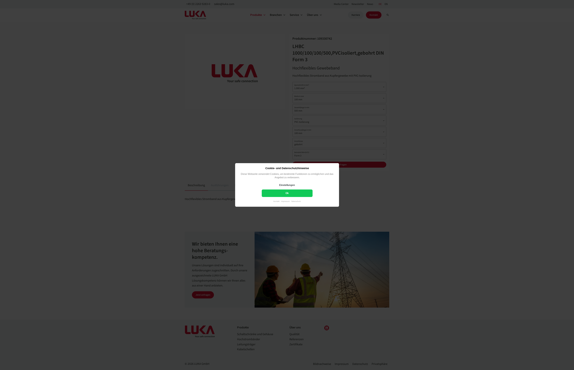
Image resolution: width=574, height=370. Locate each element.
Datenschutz (296, 201)
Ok (287, 193)
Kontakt (276, 201)
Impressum (285, 201)
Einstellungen (287, 185)
